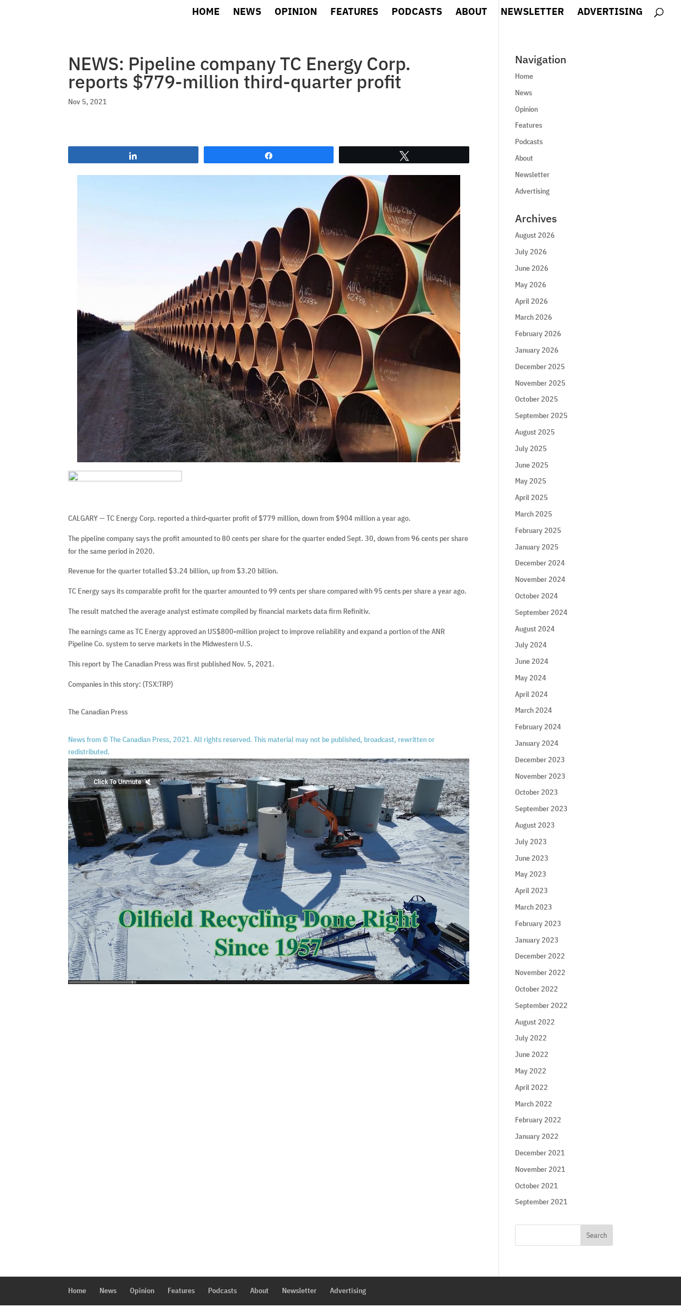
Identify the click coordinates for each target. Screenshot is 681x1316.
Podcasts (417, 13)
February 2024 (538, 726)
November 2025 (540, 383)
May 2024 (530, 677)
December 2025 (540, 366)
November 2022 (540, 972)
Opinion (296, 13)
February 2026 (538, 333)
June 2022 (532, 1054)
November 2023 (540, 776)
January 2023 (537, 940)
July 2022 (531, 1038)
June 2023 (532, 858)
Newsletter (532, 13)
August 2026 (535, 235)
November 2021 (540, 1169)
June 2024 (532, 661)
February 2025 (538, 530)
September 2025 (541, 415)
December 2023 (540, 759)
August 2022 (535, 1022)
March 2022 (533, 1104)
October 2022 (536, 989)
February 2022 (538, 1120)
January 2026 (537, 350)
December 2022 (540, 956)
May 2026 (530, 284)
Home (206, 13)
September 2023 (541, 808)
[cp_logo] (125, 476)
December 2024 (540, 563)
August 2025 (535, 432)
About (471, 13)
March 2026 (533, 317)
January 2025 (537, 547)
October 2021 (536, 1185)
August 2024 (535, 629)
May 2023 (530, 874)
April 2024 (531, 694)
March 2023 (533, 907)
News (247, 13)
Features (354, 13)
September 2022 (541, 1005)
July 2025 (531, 448)
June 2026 (532, 268)
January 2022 (537, 1136)
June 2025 (532, 465)
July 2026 (531, 251)
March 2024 (533, 710)
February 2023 (538, 923)
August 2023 (535, 825)
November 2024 (540, 579)
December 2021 (540, 1152)
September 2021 (541, 1201)
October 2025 (536, 399)
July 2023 (531, 841)
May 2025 (530, 481)
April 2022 (531, 1087)
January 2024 (537, 743)
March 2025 (533, 514)
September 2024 (541, 612)
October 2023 (536, 792)
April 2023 (531, 890)
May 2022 (530, 1071)
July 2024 (531, 644)
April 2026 (531, 301)
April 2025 (531, 497)
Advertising (610, 13)
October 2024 (536, 596)
